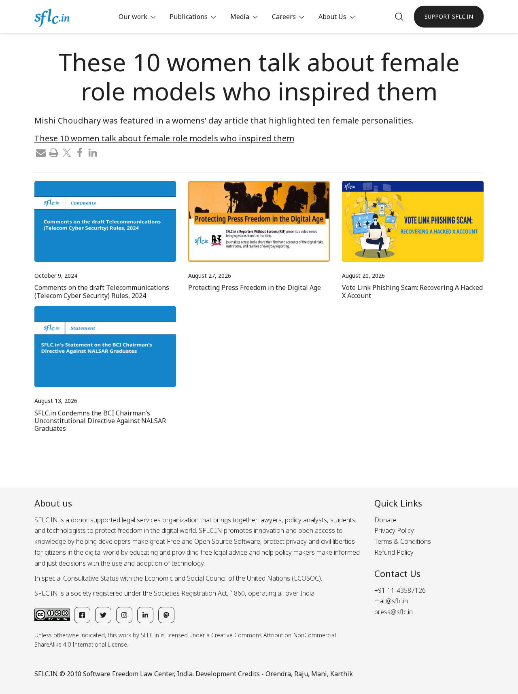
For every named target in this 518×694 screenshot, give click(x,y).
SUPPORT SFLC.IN (449, 16)
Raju (301, 673)
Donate (385, 519)
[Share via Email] (40, 151)
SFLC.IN (46, 673)
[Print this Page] (53, 151)
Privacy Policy (394, 530)
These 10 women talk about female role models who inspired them (164, 138)
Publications (189, 16)
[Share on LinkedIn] (92, 151)
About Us (332, 16)
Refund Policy (394, 552)
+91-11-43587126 (400, 590)
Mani (319, 673)
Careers (284, 16)
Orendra (278, 673)
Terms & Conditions (402, 541)
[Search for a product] (399, 16)
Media (239, 16)
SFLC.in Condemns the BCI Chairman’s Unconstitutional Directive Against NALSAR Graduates (100, 421)
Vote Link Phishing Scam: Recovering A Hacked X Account (412, 291)
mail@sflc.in (391, 600)
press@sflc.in (393, 611)
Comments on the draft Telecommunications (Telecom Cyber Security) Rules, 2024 (101, 291)
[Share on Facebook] (79, 151)
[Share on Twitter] (66, 151)
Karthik (341, 673)
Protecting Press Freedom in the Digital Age (254, 287)
